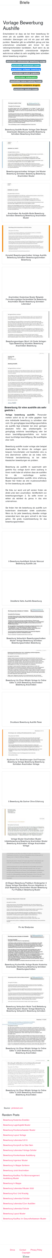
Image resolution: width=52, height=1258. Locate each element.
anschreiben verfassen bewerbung (26, 69)
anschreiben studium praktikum (26, 73)
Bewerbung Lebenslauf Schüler (16, 1198)
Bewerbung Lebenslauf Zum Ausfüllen (19, 1203)
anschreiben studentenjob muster (26, 65)
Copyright (26, 1252)
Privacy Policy (36, 1249)
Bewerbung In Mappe (12, 1183)
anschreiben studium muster (26, 89)
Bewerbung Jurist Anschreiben (16, 1170)
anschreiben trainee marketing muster (26, 81)
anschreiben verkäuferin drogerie (26, 85)
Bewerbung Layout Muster (14, 1213)
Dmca (12, 1249)
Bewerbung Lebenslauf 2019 (15, 1140)
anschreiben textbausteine (26, 77)
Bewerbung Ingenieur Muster (15, 1160)
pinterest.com (17, 1108)
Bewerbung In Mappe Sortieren (16, 1165)
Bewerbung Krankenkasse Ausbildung (19, 1155)
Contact (22, 1249)
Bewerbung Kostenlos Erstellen (16, 1120)
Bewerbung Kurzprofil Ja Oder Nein (18, 1145)
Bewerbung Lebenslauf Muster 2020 (18, 1188)
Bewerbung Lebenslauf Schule (16, 1208)
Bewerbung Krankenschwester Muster (19, 1130)
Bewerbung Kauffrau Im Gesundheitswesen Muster (24, 1218)
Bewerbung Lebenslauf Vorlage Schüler (20, 1150)
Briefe (25, 2)
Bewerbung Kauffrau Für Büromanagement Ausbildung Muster (21, 1176)
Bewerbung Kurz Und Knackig (15, 1193)
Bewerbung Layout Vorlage (14, 1135)
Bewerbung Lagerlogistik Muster (16, 1125)
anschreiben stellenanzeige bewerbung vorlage (26, 61)
